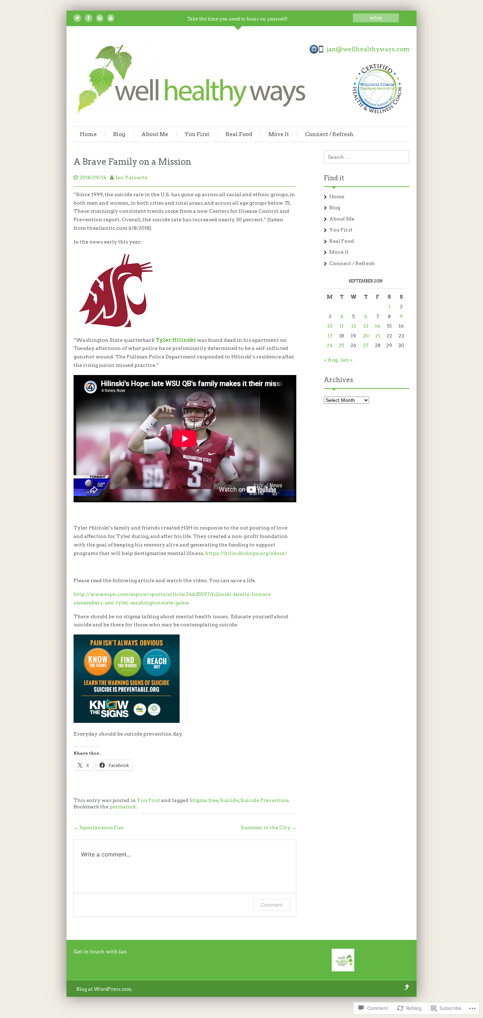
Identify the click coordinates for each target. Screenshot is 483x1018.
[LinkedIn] (99, 18)
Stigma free (204, 800)
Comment (272, 905)
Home (88, 134)
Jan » (347, 360)
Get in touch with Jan (100, 951)
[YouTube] (110, 18)
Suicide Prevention (264, 800)
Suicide (229, 800)
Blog (119, 134)
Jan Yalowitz (131, 177)
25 (341, 345)
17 (329, 336)
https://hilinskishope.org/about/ (246, 553)
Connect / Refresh (329, 134)
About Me (154, 134)
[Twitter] (77, 18)
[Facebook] (88, 18)
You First (197, 134)
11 (341, 326)
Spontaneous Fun (99, 827)
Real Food (239, 134)
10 (329, 326)
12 (353, 326)
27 (365, 345)
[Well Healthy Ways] (243, 113)
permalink (123, 806)
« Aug (331, 360)
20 (366, 336)
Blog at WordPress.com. (104, 989)
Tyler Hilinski (176, 340)
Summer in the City (268, 827)
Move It (278, 134)
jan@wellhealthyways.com (367, 49)
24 (330, 345)
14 (377, 326)
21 (377, 336)
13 (365, 326)
